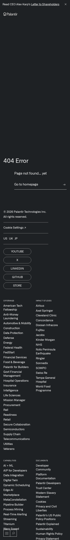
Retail (7, 419)
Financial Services (15, 357)
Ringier (40, 358)
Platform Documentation (46, 476)
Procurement (11, 405)
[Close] (65, 4)
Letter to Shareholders (45, 4)
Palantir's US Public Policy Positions (48, 517)
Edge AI (8, 490)
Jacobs (40, 335)
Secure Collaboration (16, 424)
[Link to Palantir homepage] (10, 14)
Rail (5, 410)
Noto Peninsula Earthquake (45, 351)
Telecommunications (16, 439)
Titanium (9, 524)
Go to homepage (40, 184)
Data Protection (13, 333)
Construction (11, 328)
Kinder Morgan (45, 340)
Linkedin (17, 268)
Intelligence (10, 390)
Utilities (8, 444)
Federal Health (12, 347)
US (5, 238)
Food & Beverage (14, 362)
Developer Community (43, 467)
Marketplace (11, 495)
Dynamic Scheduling (16, 485)
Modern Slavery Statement (46, 495)
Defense (8, 338)
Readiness (10, 415)
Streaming (10, 519)
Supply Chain (12, 434)
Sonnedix (42, 363)
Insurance (9, 385)
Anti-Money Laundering (10, 316)
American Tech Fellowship (12, 307)
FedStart (8, 352)
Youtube (17, 251)
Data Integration (13, 475)
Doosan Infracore (47, 325)
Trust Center (43, 488)
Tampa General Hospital (45, 380)
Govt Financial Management (12, 374)
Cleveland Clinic (46, 315)
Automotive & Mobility (17, 323)
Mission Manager (14, 400)
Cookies (41, 501)
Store (17, 285)
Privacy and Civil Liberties (46, 508)
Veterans (8, 449)
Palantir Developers (48, 483)
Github (17, 277)
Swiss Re (41, 373)
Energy (7, 342)
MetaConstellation (15, 499)
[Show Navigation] (6, 533)
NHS (39, 344)
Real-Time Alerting (15, 514)
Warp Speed (11, 529)
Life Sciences (11, 395)
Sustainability (44, 529)
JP (16, 238)
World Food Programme (43, 388)
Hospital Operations (16, 380)
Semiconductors (13, 429)
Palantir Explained (47, 524)
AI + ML (8, 465)
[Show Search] (13, 533)
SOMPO (41, 368)
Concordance (44, 320)
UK (11, 238)
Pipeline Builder (13, 504)
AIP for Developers (15, 470)
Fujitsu (40, 330)
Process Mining (13, 509)
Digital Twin (10, 480)
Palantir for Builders (16, 367)
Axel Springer (44, 310)
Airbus (40, 305)
